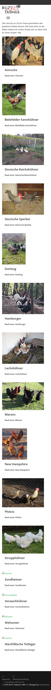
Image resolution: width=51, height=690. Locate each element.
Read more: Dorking (14, 274)
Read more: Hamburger (15, 324)
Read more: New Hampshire (17, 470)
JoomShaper (43, 685)
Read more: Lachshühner (16, 374)
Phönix (9, 512)
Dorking (10, 269)
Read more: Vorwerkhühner (17, 607)
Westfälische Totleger (20, 644)
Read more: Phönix (13, 517)
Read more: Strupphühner (16, 564)
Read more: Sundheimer (15, 585)
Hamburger (13, 319)
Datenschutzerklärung (21, 679)
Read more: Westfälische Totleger (20, 650)
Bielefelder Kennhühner (22, 120)
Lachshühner (14, 368)
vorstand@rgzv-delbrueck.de (14, 682)
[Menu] (8, 18)
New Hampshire (16, 464)
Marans (10, 415)
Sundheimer (13, 580)
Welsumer (12, 623)
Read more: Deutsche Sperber (18, 225)
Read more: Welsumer (14, 628)
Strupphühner (15, 558)
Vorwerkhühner (16, 601)
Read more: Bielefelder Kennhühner (21, 125)
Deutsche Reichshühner (21, 170)
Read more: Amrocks (14, 76)
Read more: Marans (13, 420)
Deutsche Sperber (17, 219)
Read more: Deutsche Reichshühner (21, 175)
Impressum (6, 679)
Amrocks (11, 70)
